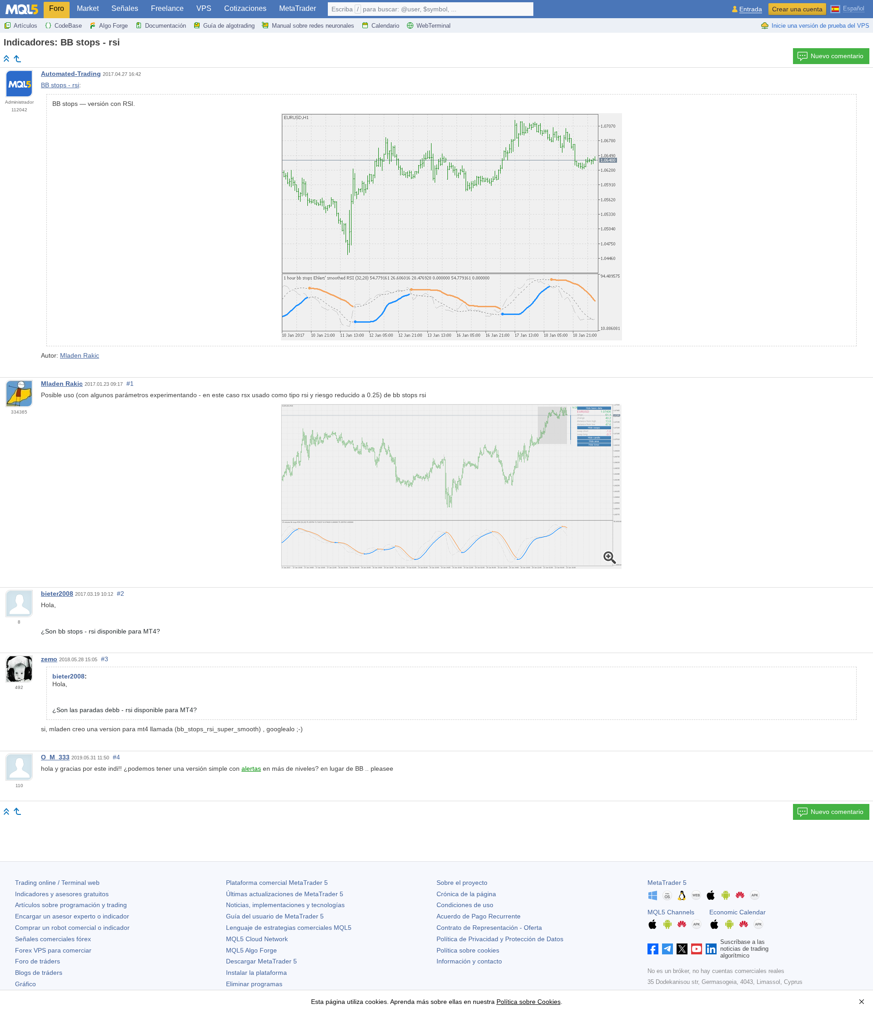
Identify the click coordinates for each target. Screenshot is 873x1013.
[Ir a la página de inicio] (6, 58)
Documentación (165, 25)
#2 (120, 593)
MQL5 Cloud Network (257, 939)
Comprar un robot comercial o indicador (72, 927)
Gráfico (25, 984)
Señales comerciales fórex (53, 939)
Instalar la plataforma (256, 972)
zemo (49, 659)
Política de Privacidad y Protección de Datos (499, 939)
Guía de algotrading (229, 25)
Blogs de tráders (38, 972)
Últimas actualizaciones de (284, 894)
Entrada (750, 9)
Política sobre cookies (467, 950)
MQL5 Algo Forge (251, 950)
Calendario (385, 25)
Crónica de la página (466, 894)
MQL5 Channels (670, 912)
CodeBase (68, 25)
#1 (130, 383)
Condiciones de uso (464, 904)
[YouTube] (696, 948)
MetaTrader (297, 8)
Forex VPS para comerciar (53, 950)
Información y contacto (469, 961)
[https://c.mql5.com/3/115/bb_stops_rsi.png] (451, 486)
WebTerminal (433, 25)
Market (88, 8)
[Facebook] (652, 948)
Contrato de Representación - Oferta (489, 927)
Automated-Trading (71, 73)
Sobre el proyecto (461, 882)
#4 (116, 757)
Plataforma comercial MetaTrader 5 (277, 882)
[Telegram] (667, 948)
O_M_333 (55, 757)
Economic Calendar (737, 912)
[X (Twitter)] (682, 948)
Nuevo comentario (837, 56)
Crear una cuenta (797, 9)
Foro (56, 8)
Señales (124, 8)
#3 (104, 659)
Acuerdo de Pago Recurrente (478, 916)
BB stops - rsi (60, 85)
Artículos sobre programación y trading (71, 904)
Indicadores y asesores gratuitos (62, 894)
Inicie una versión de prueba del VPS (820, 25)
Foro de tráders (37, 961)
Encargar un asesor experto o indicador (72, 916)
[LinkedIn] (711, 948)
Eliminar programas (254, 984)
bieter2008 (57, 593)
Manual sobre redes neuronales (313, 25)
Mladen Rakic (79, 355)
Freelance (167, 8)
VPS (203, 8)
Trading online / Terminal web (57, 882)
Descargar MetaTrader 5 (261, 961)
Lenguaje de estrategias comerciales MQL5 (288, 927)
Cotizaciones (245, 8)
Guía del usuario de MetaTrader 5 (275, 916)
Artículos (25, 25)
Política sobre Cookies (529, 1001)
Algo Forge (113, 25)
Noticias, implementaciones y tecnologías (285, 904)
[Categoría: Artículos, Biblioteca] (17, 58)
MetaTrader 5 (667, 882)
